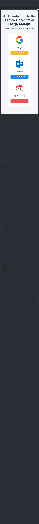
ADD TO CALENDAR (19, 53)
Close (37, 9)
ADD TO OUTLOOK (19, 77)
